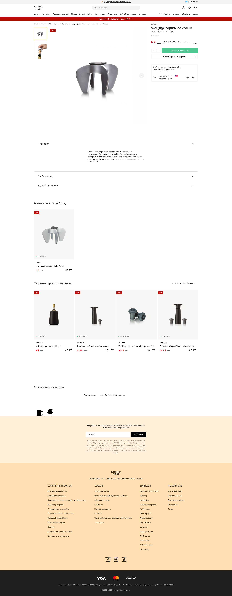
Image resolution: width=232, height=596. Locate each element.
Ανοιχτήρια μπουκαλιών (77, 24)
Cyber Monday (146, 545)
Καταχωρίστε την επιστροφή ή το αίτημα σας (67, 500)
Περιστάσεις (145, 522)
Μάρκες (143, 496)
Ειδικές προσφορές (148, 505)
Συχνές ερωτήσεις (55, 505)
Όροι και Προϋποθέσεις (57, 518)
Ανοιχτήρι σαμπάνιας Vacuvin (98, 24)
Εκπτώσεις (144, 549)
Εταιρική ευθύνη (174, 496)
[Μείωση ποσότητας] (152, 50)
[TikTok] (124, 559)
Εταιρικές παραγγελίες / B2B (60, 531)
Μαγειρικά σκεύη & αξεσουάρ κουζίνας (88, 14)
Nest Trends (145, 536)
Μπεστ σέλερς (146, 518)
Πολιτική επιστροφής (56, 496)
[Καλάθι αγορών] (195, 8)
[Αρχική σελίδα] (38, 8)
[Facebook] (108, 559)
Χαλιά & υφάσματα (128, 14)
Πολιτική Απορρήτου (56, 522)
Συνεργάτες (173, 505)
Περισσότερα (190, 77)
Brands (176, 14)
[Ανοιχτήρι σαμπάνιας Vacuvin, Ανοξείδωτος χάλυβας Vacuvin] (98, 75)
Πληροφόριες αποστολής (58, 509)
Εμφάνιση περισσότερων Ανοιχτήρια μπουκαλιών (104, 395)
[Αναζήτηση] (95, 8)
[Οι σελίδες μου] (184, 8)
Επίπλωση (143, 14)
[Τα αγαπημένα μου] (189, 8)
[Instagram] (116, 559)
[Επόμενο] (141, 75)
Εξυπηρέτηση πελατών (57, 491)
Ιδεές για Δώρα (146, 531)
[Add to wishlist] (66, 270)
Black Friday (145, 540)
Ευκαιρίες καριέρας (176, 500)
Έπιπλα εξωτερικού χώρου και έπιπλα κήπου (113, 518)
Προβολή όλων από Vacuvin (183, 283)
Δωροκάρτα (99, 522)
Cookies (51, 527)
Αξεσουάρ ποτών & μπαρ (58, 24)
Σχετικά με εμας (175, 491)
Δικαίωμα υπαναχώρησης (58, 536)
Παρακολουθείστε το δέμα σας (61, 513)
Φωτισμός (112, 14)
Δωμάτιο (143, 527)
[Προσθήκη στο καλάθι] (70, 269)
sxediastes (144, 500)
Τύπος (170, 509)
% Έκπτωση (145, 509)
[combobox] (191, 2)
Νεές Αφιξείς (164, 14)
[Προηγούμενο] (55, 75)
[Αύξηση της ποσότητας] (159, 50)
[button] (155, 35)
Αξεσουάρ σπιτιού (60, 14)
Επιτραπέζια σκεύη (42, 14)
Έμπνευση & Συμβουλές (150, 491)
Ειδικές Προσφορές (190, 14)
